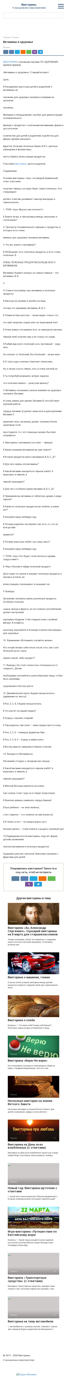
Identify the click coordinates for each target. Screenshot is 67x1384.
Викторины (28, 4)
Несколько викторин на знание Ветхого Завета (30, 1102)
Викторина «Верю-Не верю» (28, 1060)
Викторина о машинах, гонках (29, 977)
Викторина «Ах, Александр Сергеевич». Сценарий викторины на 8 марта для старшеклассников (33, 931)
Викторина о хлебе (21, 1020)
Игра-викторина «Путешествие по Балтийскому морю (32, 1233)
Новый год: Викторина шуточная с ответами (32, 1189)
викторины (21, 163)
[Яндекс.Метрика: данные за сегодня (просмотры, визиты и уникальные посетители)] (26, 1374)
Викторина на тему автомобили (30, 1321)
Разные (6, 47)
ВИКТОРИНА (10, 62)
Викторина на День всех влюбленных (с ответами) (27, 1146)
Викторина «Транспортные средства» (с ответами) (27, 1279)
